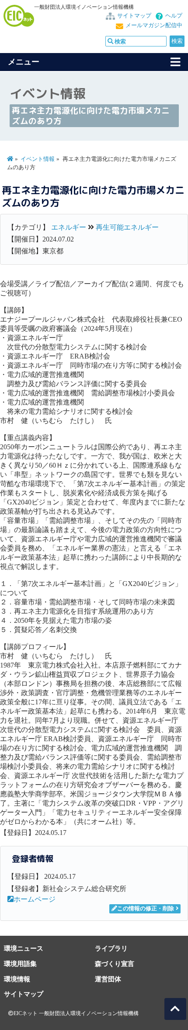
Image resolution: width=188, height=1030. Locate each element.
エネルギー (68, 227)
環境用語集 (20, 963)
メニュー (23, 61)
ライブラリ (111, 948)
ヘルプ (173, 16)
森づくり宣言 (114, 963)
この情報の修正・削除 (145, 909)
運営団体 (108, 979)
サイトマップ (134, 16)
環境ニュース (23, 948)
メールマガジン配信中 (153, 25)
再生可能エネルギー (127, 227)
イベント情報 (38, 159)
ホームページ (35, 899)
